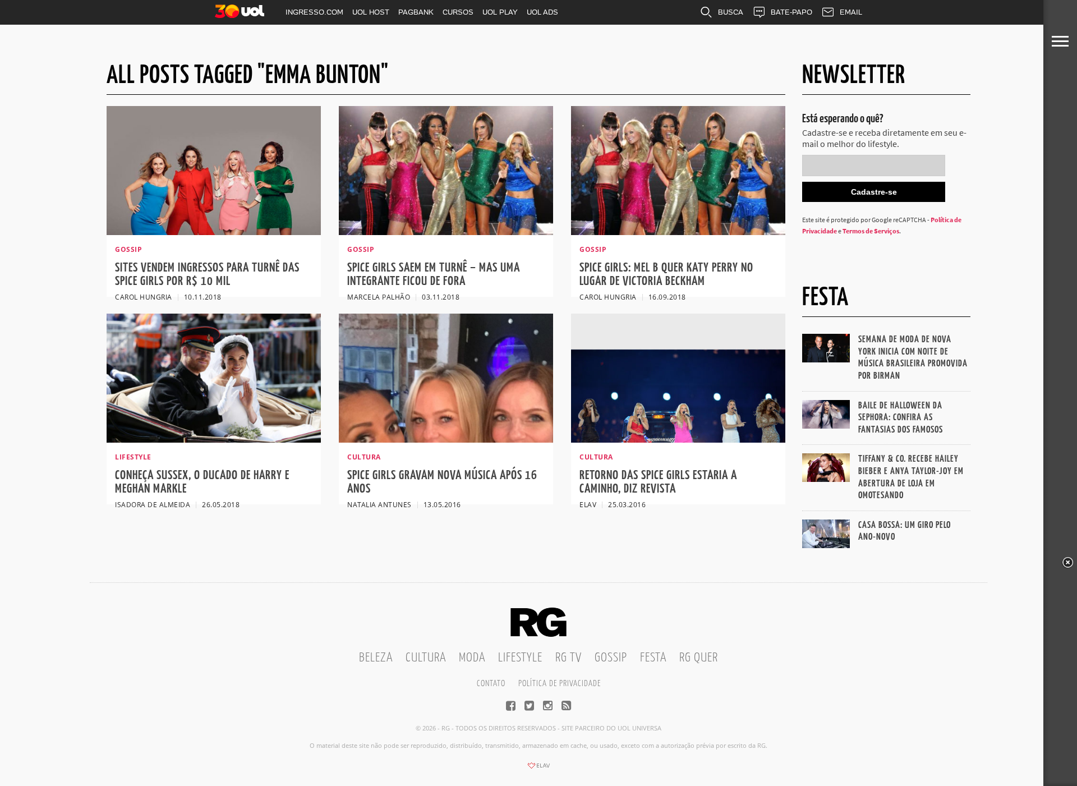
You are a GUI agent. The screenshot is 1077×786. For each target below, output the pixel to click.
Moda (472, 657)
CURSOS (458, 12)
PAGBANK (416, 12)
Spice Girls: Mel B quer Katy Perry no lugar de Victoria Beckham (666, 274)
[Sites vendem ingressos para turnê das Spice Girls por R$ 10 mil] (214, 231)
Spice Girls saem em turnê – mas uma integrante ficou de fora (433, 274)
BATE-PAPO (791, 12)
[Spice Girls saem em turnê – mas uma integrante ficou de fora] (446, 231)
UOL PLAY (500, 12)
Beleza (376, 657)
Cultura (426, 657)
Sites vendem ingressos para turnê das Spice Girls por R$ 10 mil (207, 274)
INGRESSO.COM (314, 12)
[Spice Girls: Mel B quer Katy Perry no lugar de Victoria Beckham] (678, 231)
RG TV (568, 657)
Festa (653, 657)
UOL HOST (370, 12)
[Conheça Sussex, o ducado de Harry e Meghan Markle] (214, 439)
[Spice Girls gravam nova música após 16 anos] (446, 439)
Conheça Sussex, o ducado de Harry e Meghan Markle (202, 482)
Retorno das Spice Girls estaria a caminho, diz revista (658, 482)
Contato (491, 683)
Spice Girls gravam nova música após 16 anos (442, 482)
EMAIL (851, 12)
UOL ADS (542, 12)
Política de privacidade (559, 683)
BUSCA (730, 12)
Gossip (611, 657)
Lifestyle (520, 657)
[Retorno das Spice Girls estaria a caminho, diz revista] (678, 439)
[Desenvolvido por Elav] (538, 769)
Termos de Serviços (871, 231)
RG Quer (698, 657)
